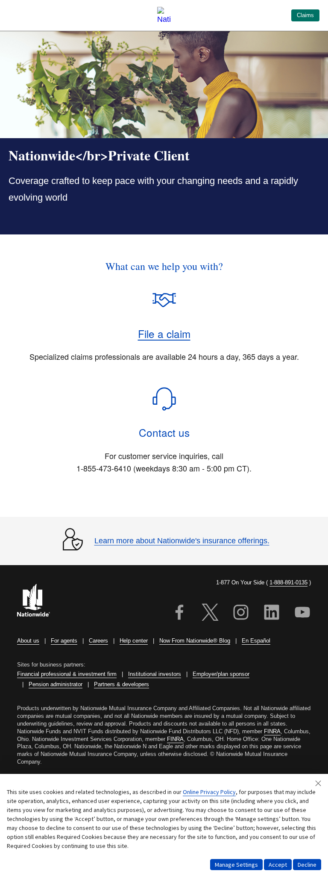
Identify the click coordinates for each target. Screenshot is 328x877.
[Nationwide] (38, 601)
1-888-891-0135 (288, 582)
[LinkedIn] (271, 613)
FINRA (272, 731)
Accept (278, 864)
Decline (307, 864)
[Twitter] (210, 613)
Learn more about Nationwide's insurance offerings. (181, 540)
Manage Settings (236, 864)
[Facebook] (179, 613)
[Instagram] (240, 613)
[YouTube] (302, 613)
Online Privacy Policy (209, 792)
